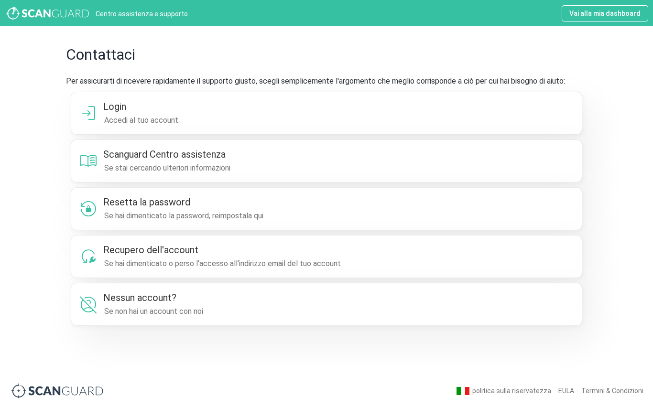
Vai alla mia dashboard (605, 13)
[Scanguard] (57, 390)
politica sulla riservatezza (511, 391)
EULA (566, 391)
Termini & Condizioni (612, 391)
